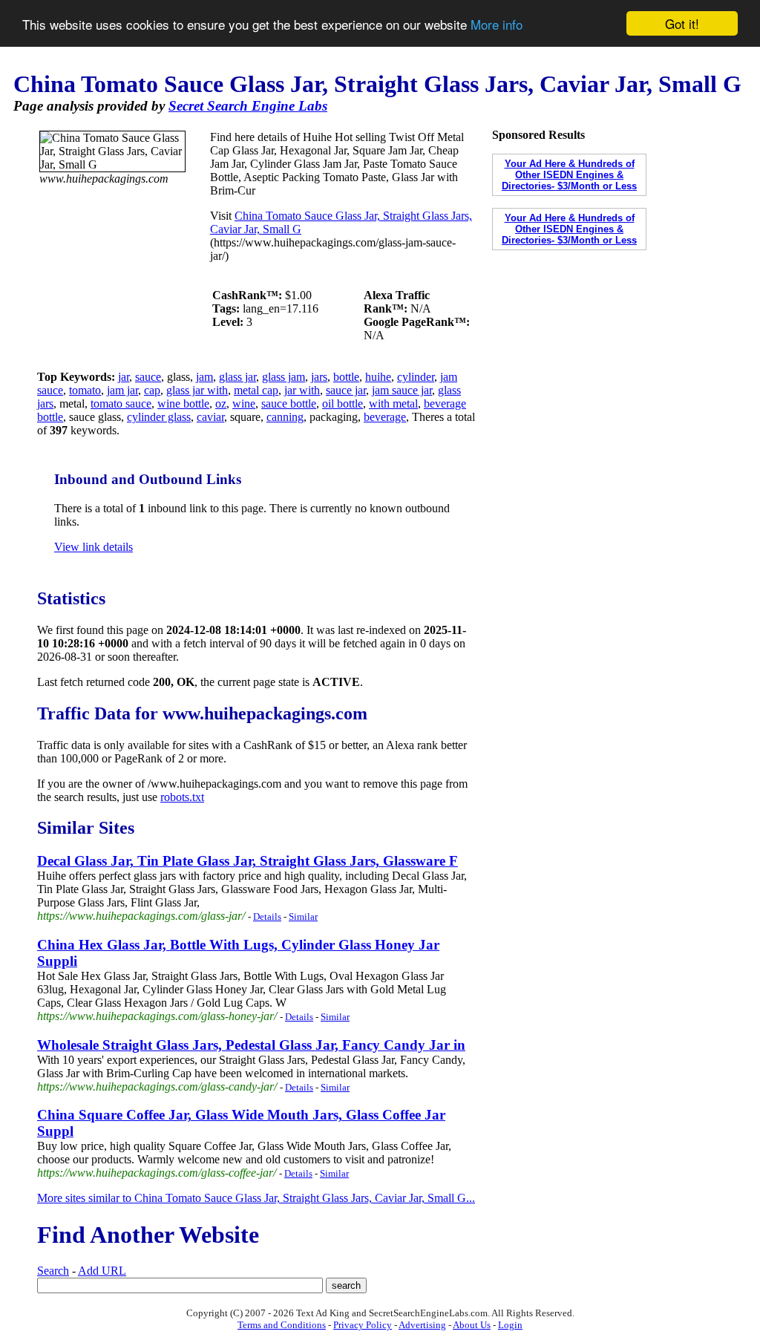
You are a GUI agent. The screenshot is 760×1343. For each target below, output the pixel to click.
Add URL (102, 1270)
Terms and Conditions (282, 1324)
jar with (302, 390)
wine (243, 403)
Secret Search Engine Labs (247, 106)
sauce (148, 376)
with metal (393, 403)
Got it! (682, 23)
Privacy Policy (362, 1324)
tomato (85, 390)
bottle (346, 376)
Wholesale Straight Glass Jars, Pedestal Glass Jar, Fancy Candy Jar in (251, 1045)
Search (53, 1270)
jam (204, 376)
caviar (210, 417)
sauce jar (346, 390)
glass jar (237, 376)
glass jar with (197, 390)
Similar (303, 916)
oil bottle (342, 403)
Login (510, 1324)
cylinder (415, 376)
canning (285, 417)
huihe (378, 376)
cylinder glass (159, 417)
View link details (93, 546)
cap (152, 390)
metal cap (256, 390)
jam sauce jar (402, 390)
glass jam (283, 376)
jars (319, 376)
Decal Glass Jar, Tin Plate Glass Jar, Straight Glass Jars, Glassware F (247, 861)
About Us (472, 1324)
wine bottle (183, 403)
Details (267, 916)
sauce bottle (288, 403)
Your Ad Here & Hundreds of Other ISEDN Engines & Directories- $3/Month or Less (569, 175)
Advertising (422, 1324)
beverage (385, 417)
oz (220, 403)
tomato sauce (121, 403)
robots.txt (182, 797)
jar (123, 376)
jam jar (122, 390)
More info (496, 24)
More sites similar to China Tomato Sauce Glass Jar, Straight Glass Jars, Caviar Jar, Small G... (256, 1198)
